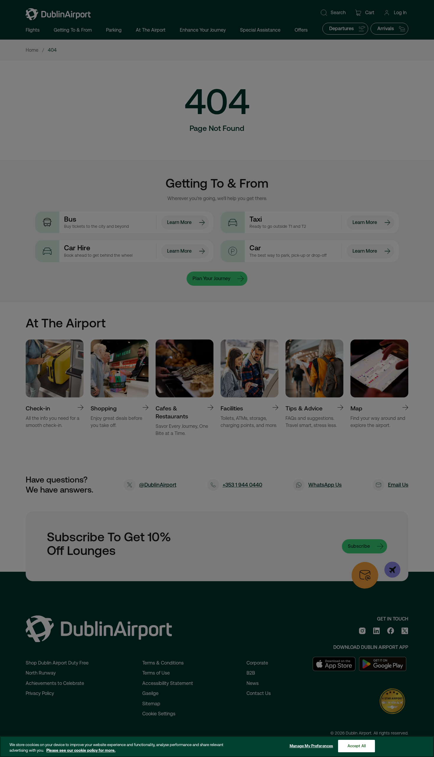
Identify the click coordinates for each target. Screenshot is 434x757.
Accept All (356, 746)
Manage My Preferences (311, 746)
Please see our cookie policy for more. (80, 750)
